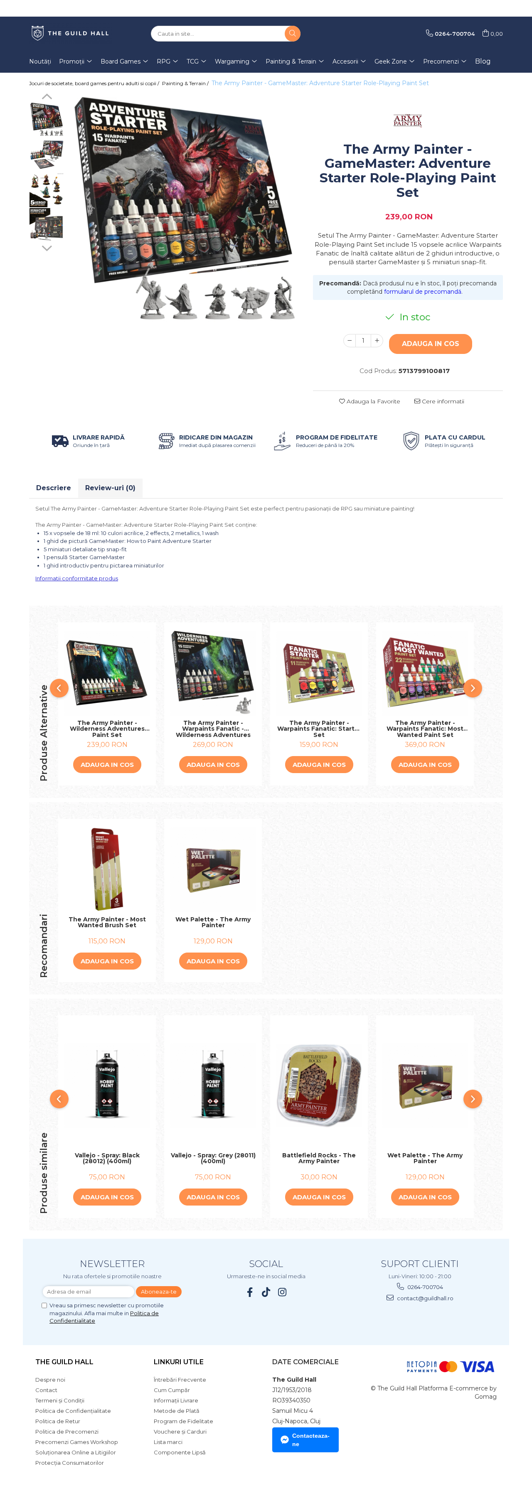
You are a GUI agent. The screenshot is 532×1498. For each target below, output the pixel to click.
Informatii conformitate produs (76, 578)
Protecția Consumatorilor (69, 1462)
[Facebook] (250, 1292)
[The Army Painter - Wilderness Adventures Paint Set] (107, 673)
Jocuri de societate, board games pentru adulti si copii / (94, 83)
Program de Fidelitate (183, 1421)
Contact (46, 1390)
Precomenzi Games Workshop (76, 1442)
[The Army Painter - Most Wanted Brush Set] (107, 869)
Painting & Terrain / (186, 83)
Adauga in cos (430, 344)
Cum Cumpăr (172, 1390)
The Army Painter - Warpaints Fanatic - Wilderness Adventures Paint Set (213, 729)
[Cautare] (292, 34)
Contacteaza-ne (311, 1439)
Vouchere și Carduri (180, 1431)
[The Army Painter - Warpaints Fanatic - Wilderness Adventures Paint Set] (213, 673)
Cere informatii (442, 401)
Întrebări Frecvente (180, 1379)
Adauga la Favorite (372, 401)
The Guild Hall (64, 1362)
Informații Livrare (176, 1400)
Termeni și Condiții (59, 1400)
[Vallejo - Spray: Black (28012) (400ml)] (107, 1085)
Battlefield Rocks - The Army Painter (319, 1158)
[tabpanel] (184, 209)
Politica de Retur (57, 1421)
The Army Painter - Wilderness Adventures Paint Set (107, 729)
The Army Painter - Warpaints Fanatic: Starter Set (319, 729)
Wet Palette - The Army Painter (213, 922)
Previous (47, 97)
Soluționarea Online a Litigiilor (75, 1452)
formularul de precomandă (422, 291)
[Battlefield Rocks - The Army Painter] (319, 1085)
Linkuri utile (179, 1362)
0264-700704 (424, 1287)
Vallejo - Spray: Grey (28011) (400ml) (213, 1158)
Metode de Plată (177, 1410)
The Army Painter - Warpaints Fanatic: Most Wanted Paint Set (425, 729)
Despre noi (50, 1379)
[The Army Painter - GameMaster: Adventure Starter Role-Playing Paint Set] (184, 209)
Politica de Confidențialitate (73, 1410)
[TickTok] (266, 1292)
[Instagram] (282, 1292)
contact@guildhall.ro (424, 1298)
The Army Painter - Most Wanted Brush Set (107, 922)
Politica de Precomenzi (67, 1431)
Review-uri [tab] (110, 488)
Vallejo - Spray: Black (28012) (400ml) (107, 1158)
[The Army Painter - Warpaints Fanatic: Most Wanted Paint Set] (425, 673)
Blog (483, 61)
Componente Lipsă (180, 1452)
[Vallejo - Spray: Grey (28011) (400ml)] (213, 1085)
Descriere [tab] (53, 488)
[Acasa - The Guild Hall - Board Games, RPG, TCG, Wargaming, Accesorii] (70, 33)
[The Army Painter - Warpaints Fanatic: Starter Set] (319, 673)
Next (47, 247)
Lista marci (168, 1442)
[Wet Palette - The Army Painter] (213, 869)
